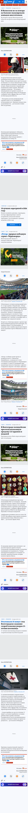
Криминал (6, 581)
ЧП (4, 165)
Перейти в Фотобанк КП (17, 299)
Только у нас (9, 4)
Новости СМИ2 (3, 588)
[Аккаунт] (26, 1)
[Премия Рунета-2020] (13, 1)
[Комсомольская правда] (8, 2)
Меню (1, 1)
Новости (3, 4)
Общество (4, 147)
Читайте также (4, 204)
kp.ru (25, 153)
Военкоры (16, 4)
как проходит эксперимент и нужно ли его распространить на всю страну (13, 143)
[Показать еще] (23, 54)
